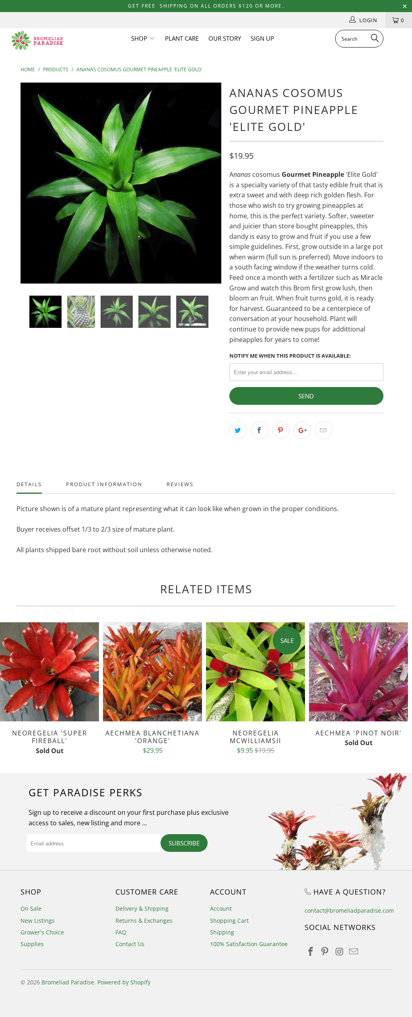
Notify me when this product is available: (290, 355)
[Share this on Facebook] (259, 430)
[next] (211, 189)
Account (221, 908)
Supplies (32, 944)
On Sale (31, 908)
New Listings (38, 920)
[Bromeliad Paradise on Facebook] (311, 952)
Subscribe (184, 843)
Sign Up (262, 38)
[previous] (31, 189)
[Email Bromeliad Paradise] (354, 952)
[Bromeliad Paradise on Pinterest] (325, 952)
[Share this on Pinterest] (281, 430)
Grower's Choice (42, 932)
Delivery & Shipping (142, 908)
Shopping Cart (229, 920)
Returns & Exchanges (144, 920)
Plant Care (182, 38)
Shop (140, 38)
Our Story (224, 38)
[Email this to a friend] (323, 430)
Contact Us (129, 944)
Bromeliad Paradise (67, 982)
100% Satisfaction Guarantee (249, 944)
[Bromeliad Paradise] (37, 40)
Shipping (222, 932)
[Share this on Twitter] (238, 430)
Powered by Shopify (123, 982)
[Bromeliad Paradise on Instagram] (340, 952)
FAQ (120, 932)
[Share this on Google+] (302, 430)
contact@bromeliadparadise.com (349, 910)
